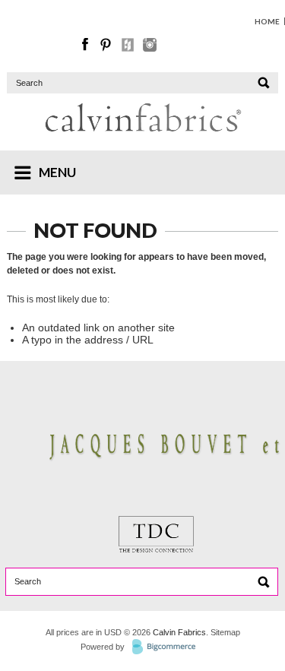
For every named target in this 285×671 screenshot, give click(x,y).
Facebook (86, 45)
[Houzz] (128, 48)
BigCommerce (168, 647)
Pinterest (107, 45)
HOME (267, 21)
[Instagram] (150, 48)
